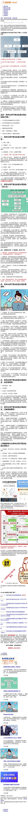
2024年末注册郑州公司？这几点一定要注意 (12, 737)
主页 (2, 18)
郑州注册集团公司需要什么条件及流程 (11, 784)
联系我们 (5, 15)
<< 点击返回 (4, 653)
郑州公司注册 (6, 7)
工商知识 (5, 13)
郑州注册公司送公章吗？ (8, 714)
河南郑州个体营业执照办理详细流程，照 (11, 691)
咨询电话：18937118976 (14, 648)
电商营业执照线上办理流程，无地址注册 (11, 666)
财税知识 (5, 12)
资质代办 (5, 10)
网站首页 (5, 6)
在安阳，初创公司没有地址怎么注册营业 (11, 761)
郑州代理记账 (6, 9)
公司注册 (14, 18)
